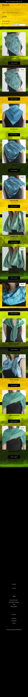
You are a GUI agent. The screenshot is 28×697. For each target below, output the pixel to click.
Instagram (14, 620)
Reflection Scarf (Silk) (14, 379)
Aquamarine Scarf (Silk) (14, 93)
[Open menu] (19, 5)
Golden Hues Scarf (14, 236)
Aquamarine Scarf (14, 57)
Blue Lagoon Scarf (14, 129)
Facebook (14, 618)
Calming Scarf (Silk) (14, 200)
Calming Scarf (14, 165)
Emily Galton (6, 5)
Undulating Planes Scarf (14, 415)
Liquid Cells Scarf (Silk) (14, 308)
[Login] (22, 5)
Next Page (15, 462)
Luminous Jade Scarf (14, 344)
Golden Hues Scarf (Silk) (14, 272)
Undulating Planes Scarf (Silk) (14, 451)
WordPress (18, 629)
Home (3, 12)
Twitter (14, 623)
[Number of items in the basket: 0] (24, 5)
